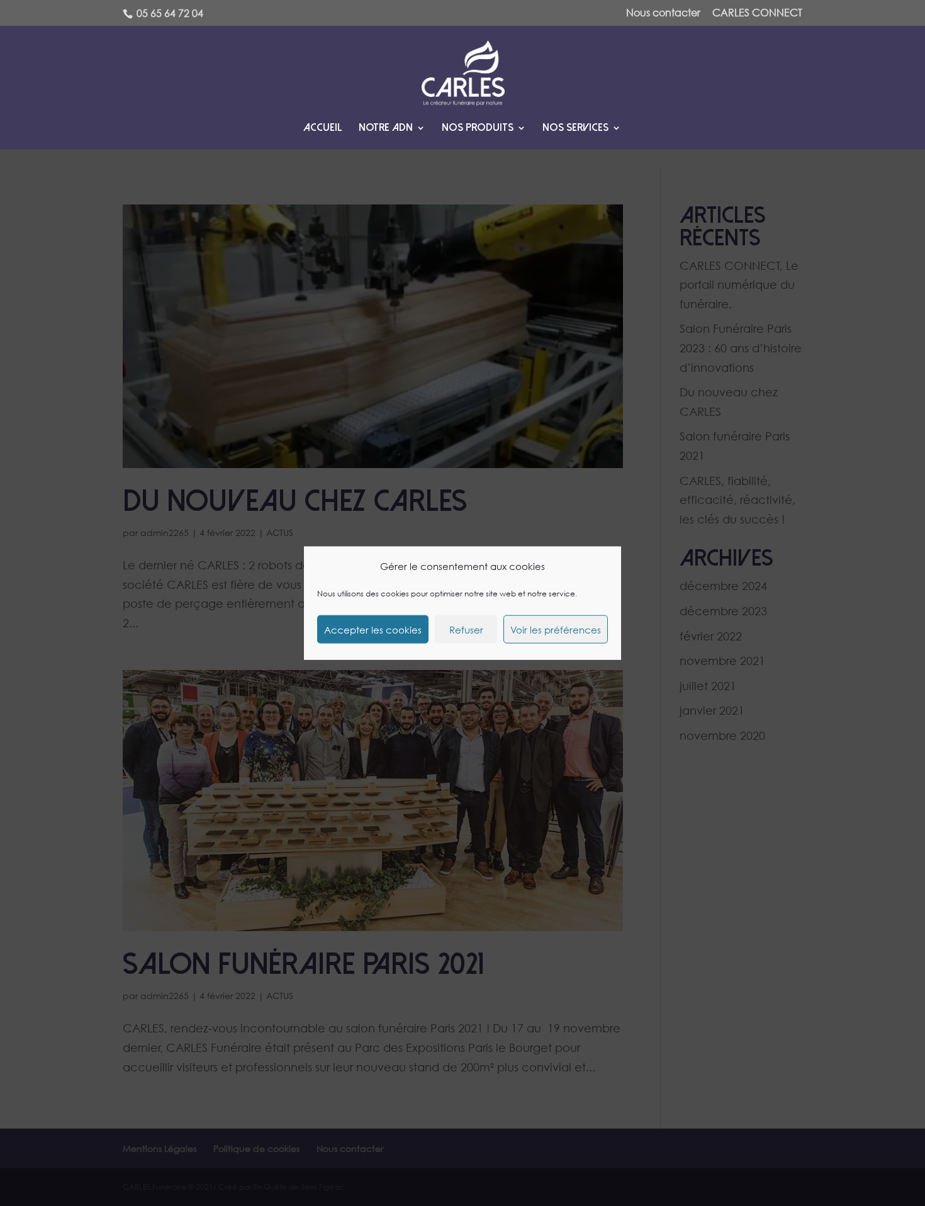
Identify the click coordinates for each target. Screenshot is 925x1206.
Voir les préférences (555, 629)
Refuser (466, 629)
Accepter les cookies (373, 629)
